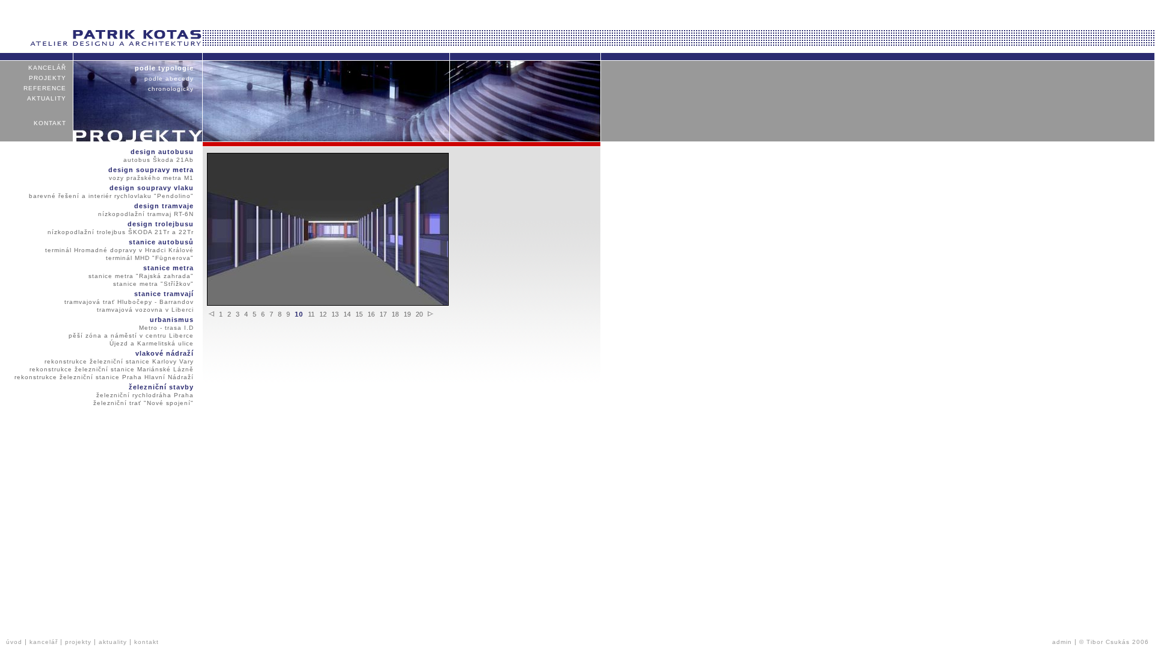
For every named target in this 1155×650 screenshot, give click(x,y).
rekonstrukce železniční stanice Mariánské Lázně (111, 369)
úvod (14, 642)
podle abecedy (169, 78)
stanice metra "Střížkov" (153, 283)
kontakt (50, 123)
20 (419, 314)
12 (323, 314)
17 (383, 314)
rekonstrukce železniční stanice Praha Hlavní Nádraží (104, 377)
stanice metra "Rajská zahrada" (141, 276)
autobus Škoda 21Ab (158, 159)
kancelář (47, 67)
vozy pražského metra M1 (151, 178)
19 (407, 314)
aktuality (47, 98)
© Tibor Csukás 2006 (1114, 642)
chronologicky (171, 88)
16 (371, 314)
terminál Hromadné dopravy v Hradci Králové (119, 250)
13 (335, 314)
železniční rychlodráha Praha (145, 395)
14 (347, 314)
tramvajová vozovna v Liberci (145, 309)
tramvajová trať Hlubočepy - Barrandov (129, 302)
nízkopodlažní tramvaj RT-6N (146, 214)
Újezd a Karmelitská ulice (151, 343)
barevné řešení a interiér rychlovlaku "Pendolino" (111, 196)
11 (311, 314)
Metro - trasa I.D (166, 327)
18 (395, 314)
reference (45, 88)
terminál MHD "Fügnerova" (149, 258)
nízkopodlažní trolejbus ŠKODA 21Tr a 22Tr (120, 232)
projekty (47, 78)
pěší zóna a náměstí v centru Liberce (131, 335)
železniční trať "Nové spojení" (143, 403)
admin (1062, 642)
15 (359, 314)
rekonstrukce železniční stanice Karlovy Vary (119, 361)
